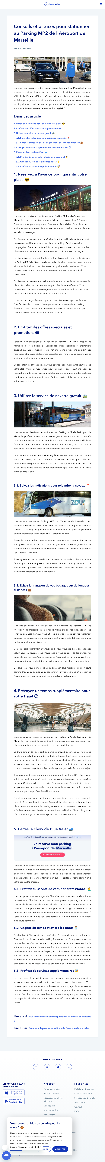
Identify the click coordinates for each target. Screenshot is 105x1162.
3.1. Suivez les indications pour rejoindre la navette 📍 (43, 138)
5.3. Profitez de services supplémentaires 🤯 (38, 166)
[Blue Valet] (52, 4)
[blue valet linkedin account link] (69, 1067)
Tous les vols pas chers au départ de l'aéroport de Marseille (59, 1028)
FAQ (76, 1111)
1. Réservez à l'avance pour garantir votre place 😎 (39, 123)
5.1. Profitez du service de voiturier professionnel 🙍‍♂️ (42, 157)
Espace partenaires (83, 1093)
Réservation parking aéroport (53, 1100)
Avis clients (79, 1102)
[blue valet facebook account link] (36, 1067)
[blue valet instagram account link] (47, 1067)
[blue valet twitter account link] (58, 1067)
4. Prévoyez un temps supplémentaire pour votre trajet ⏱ (42, 147)
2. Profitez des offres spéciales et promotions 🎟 (38, 128)
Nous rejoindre (51, 1110)
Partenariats (49, 1115)
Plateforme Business (84, 1089)
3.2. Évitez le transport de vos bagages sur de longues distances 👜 (49, 142)
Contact (78, 1107)
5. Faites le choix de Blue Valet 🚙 (30, 152)
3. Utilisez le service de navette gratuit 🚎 (34, 133)
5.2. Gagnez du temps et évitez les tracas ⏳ (38, 161)
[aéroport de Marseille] (52, 848)
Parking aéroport (51, 1089)
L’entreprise (49, 1106)
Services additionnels (84, 1098)
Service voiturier (51, 1093)
